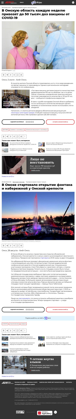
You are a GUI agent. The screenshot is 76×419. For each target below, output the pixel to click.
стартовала (44, 258)
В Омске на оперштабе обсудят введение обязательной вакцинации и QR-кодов (58, 149)
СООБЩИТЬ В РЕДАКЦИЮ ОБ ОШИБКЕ (25, 384)
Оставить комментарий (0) (60, 122)
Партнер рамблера (30, 412)
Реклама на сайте (20, 382)
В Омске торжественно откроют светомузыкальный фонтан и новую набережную (20, 350)
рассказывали (24, 298)
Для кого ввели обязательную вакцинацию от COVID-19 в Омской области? (59, 143)
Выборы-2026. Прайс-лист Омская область (51, 382)
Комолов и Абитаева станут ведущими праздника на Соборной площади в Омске (58, 343)
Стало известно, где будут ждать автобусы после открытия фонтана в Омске (58, 337)
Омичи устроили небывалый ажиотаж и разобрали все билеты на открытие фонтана (22, 337)
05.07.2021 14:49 (6, 7)
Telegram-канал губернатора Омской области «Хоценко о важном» (21, 241)
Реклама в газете (32, 382)
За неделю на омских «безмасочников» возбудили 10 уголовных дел (21, 149)
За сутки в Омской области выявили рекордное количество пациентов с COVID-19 (23, 143)
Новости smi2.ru (8, 176)
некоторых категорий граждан (23, 113)
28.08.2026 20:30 (6, 182)
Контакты (69, 382)
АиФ (14, 70)
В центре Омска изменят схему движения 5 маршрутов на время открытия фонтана (22, 343)
